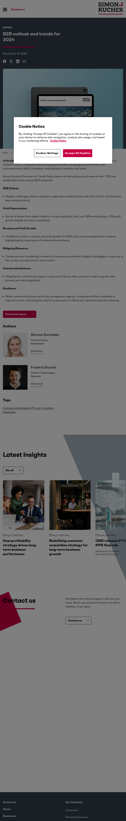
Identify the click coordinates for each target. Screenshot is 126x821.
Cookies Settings (47, 153)
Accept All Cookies (77, 153)
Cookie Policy (58, 140)
